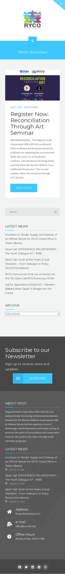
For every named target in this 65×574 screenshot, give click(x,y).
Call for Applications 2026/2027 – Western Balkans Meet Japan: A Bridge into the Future (30, 289)
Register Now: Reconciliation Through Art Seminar (30, 123)
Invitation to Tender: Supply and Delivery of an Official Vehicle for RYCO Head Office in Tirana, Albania (31, 239)
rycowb (33, 107)
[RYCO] (32, 19)
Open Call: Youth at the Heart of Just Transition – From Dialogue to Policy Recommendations (27, 264)
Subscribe (37, 378)
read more (24, 187)
